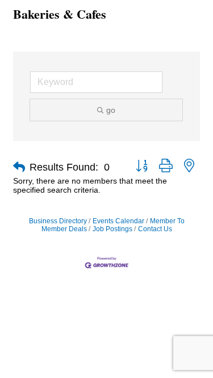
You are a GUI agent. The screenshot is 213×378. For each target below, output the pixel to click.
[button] (19, 167)
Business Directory (58, 221)
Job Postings (112, 229)
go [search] (110, 109)
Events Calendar (118, 221)
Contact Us (155, 229)
